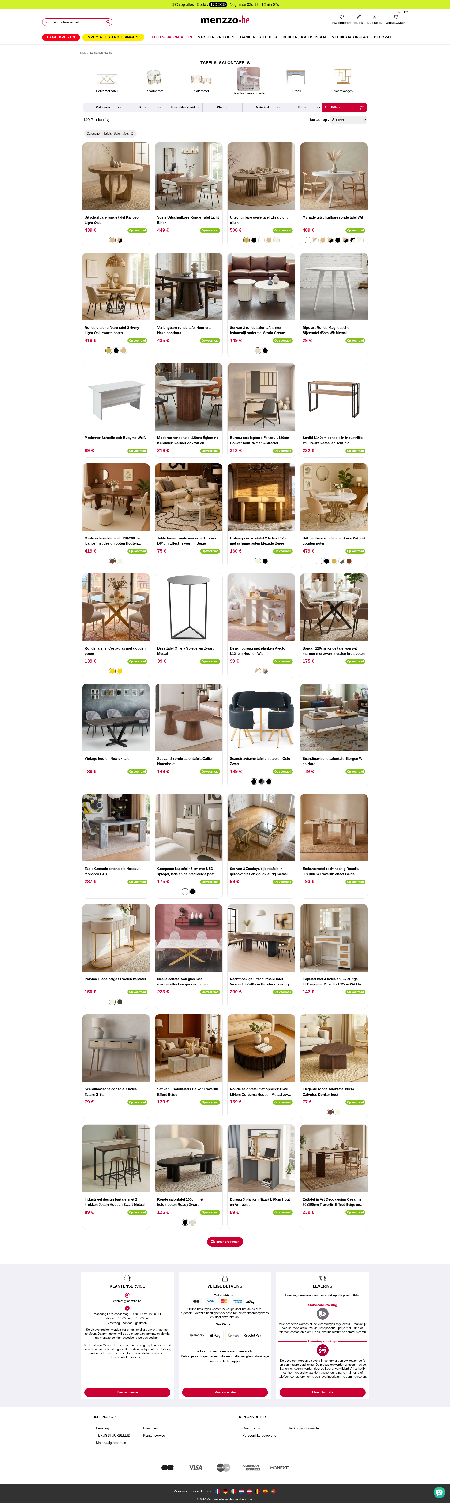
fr (406, 12)
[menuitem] (61, 37)
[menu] (225, 37)
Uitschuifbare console (249, 93)
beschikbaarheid (183, 107)
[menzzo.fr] (217, 1491)
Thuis (83, 52)
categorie (103, 107)
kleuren (222, 107)
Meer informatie (127, 1392)
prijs (142, 107)
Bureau (295, 91)
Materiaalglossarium (111, 1443)
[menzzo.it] (233, 1491)
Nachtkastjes (343, 91)
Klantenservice (154, 1435)
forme (302, 107)
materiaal (262, 107)
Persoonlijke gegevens (259, 1435)
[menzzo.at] (249, 1491)
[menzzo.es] (265, 1491)
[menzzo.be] (257, 1491)
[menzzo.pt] (273, 1491)
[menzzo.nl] (241, 1491)
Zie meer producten (225, 1241)
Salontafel (201, 91)
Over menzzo (252, 1428)
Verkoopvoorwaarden (305, 1428)
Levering (102, 1428)
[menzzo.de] (225, 1491)
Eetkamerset (154, 91)
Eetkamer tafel (107, 91)
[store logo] (225, 21)
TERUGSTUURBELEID (113, 1435)
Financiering (152, 1428)
